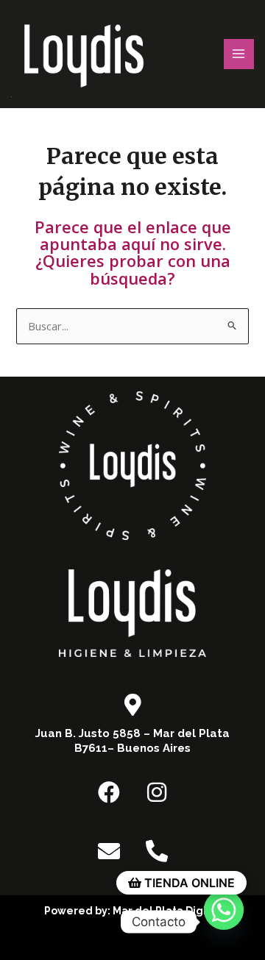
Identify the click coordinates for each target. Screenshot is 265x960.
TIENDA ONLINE (188, 882)
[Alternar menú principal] (239, 54)
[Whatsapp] (224, 922)
